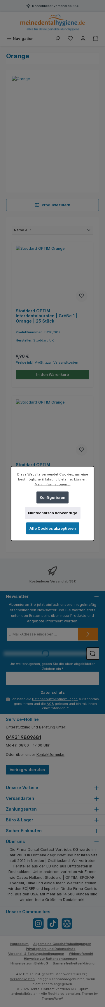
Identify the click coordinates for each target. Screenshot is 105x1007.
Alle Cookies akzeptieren (52, 528)
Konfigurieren (52, 497)
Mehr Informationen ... (53, 484)
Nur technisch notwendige (52, 513)
